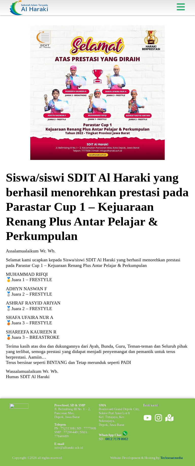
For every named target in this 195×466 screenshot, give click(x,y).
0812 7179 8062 (116, 439)
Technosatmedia (171, 458)
